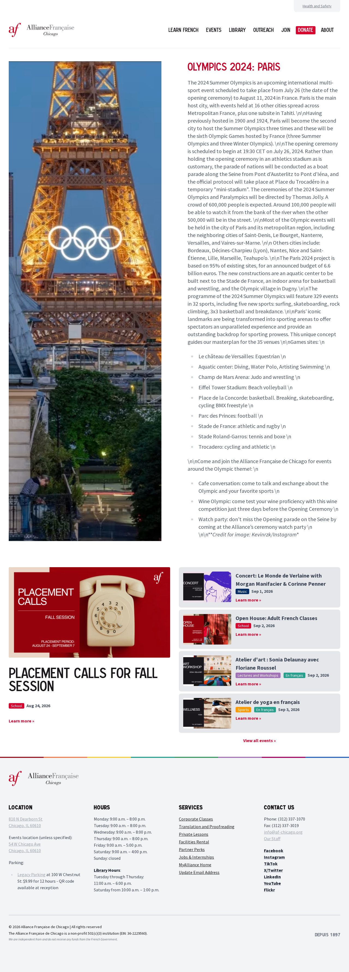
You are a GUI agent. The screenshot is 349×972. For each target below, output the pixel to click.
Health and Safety (317, 6)
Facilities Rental (194, 842)
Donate (305, 30)
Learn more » (21, 721)
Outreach (263, 30)
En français (294, 675)
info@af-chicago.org (283, 832)
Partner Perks (192, 849)
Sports (243, 709)
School (16, 705)
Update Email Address (199, 872)
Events (213, 30)
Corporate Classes (196, 819)
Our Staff (272, 838)
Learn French (183, 30)
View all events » (259, 740)
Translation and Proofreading (206, 826)
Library (237, 30)
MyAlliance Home (195, 864)
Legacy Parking (31, 874)
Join (285, 30)
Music (242, 591)
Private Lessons (193, 834)
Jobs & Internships (196, 857)
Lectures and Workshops (258, 675)
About (327, 30)
